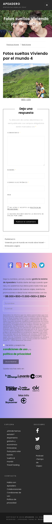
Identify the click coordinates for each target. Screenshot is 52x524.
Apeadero (11, 4)
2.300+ (42, 296)
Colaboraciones (14, 489)
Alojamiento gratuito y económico (12, 441)
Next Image (26, 44)
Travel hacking (13, 465)
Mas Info (23, 395)
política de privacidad (17, 354)
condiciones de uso (15, 349)
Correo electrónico (18, 182)
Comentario (13, 133)
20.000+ (10, 296)
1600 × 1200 (26, 99)
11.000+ (26, 296)
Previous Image (13, 44)
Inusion (42, 519)
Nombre (11, 170)
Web (9, 195)
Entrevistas (12, 448)
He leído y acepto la (24, 208)
